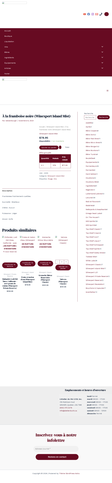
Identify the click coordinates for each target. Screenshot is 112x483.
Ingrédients (9, 58)
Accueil (7, 31)
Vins (6, 47)
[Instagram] (92, 14)
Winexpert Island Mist (55, 127)
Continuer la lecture (10, 265)
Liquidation (9, 41)
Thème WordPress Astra (69, 473)
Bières (7, 52)
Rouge (50, 179)
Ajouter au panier (48, 147)
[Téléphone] (100, 14)
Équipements (10, 63)
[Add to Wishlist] (60, 147)
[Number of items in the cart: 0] (106, 14)
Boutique (8, 36)
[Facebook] (88, 14)
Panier (7, 74)
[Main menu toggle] (107, 90)
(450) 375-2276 (66, 408)
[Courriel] (96, 14)
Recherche (88, 113)
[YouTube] (84, 14)
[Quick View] (10, 260)
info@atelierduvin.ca (68, 411)
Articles (7, 68)
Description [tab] (7, 191)
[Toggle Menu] (102, 47)
